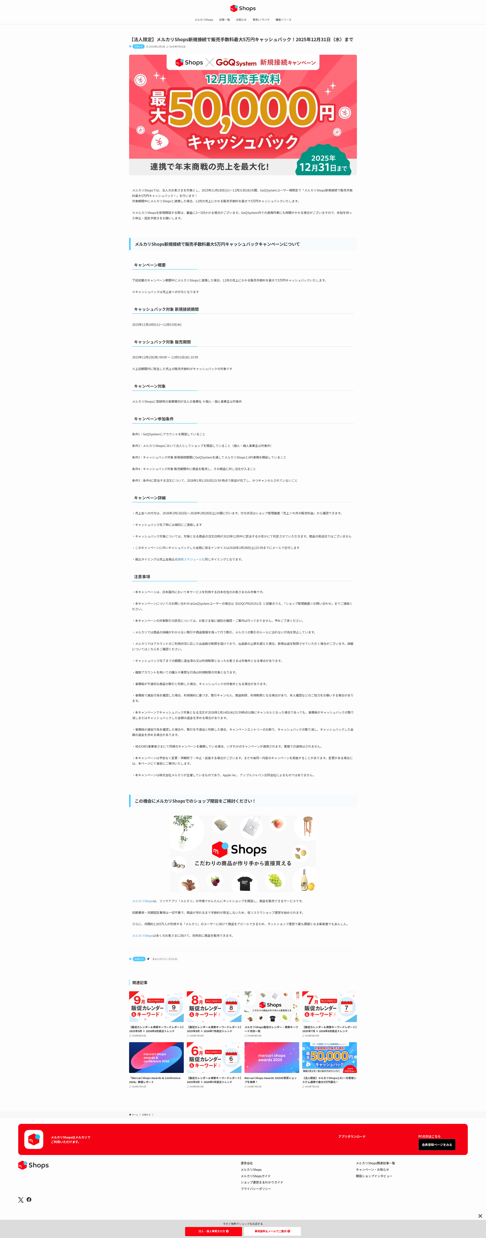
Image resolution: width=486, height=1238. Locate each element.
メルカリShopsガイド (256, 1176)
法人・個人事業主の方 (212, 1231)
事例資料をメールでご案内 (271, 1231)
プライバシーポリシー (256, 1188)
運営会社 (247, 1163)
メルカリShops (142, 901)
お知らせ (138, 46)
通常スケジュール (190, 559)
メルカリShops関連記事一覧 (375, 1163)
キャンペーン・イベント (164, 959)
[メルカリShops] (243, 8)
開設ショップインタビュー (374, 1176)
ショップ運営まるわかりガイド (262, 1182)
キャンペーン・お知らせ (372, 1169)
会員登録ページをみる (437, 1144)
